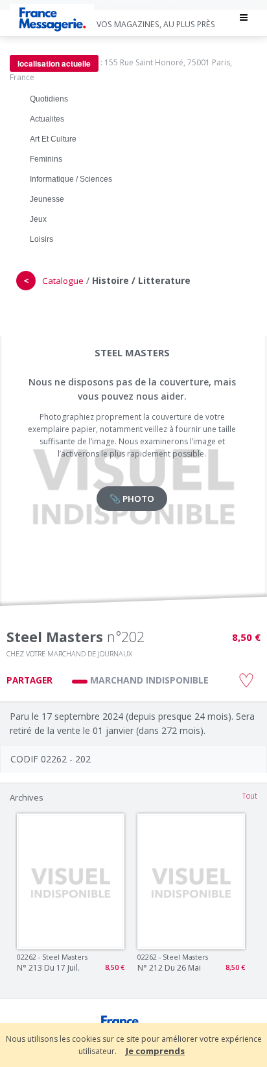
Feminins (46, 159)
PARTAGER (29, 680)
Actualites (47, 119)
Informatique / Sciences (71, 179)
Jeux (38, 219)
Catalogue (63, 280)
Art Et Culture (53, 139)
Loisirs (41, 239)
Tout (249, 795)
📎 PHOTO (132, 498)
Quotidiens (49, 98)
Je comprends (155, 1051)
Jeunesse (47, 199)
